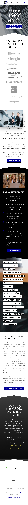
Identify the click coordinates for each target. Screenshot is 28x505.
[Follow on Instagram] (13, 469)
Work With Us (14, 161)
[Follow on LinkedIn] (15, 469)
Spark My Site (12, 497)
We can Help (14, 250)
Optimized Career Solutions (15, 492)
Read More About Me (14, 388)
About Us (14, 480)
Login (18, 497)
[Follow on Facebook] (10, 469)
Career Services (14, 478)
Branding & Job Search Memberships (14, 26)
